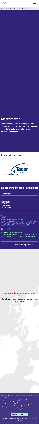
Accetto (14, 414)
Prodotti (12, 8)
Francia (19, 8)
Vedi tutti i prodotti (24, 244)
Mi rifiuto (24, 414)
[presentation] (7, 174)
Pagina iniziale (5, 8)
